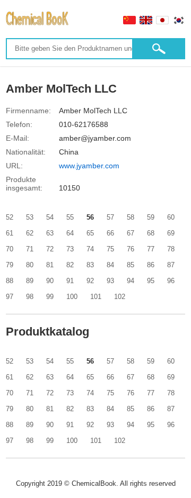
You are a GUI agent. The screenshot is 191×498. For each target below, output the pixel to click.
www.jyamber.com (89, 165)
